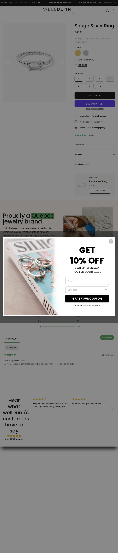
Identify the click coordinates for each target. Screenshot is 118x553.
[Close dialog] (111, 241)
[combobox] (86, 289)
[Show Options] (106, 289)
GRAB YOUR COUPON (87, 298)
